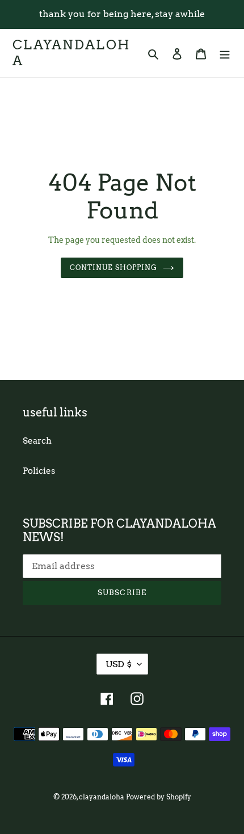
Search (37, 441)
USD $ (119, 664)
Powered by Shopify (158, 797)
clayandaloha (71, 53)
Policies (39, 471)
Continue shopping (113, 267)
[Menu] (225, 53)
